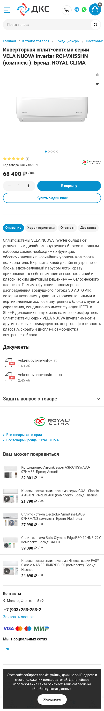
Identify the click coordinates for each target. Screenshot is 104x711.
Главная (9, 41)
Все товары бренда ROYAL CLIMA (32, 440)
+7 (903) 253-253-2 (67, 10)
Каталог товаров (35, 41)
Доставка (88, 228)
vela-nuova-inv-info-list (37, 360)
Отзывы (67, 228)
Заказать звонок (18, 617)
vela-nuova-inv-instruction (40, 374)
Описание (13, 228)
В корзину (69, 186)
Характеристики (41, 228)
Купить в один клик (52, 198)
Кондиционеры (68, 41)
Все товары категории (24, 435)
